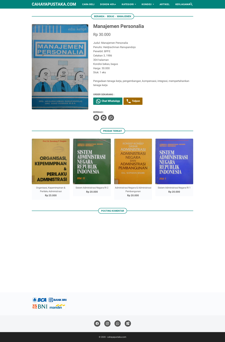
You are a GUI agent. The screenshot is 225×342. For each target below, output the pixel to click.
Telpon (135, 101)
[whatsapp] (111, 118)
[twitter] (104, 118)
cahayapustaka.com (54, 4)
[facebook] (96, 118)
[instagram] (107, 323)
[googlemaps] (128, 323)
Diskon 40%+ (108, 4)
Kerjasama (182, 4)
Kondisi (147, 4)
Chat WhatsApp (110, 101)
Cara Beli (88, 4)
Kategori (128, 4)
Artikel (165, 4)
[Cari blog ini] (191, 4)
